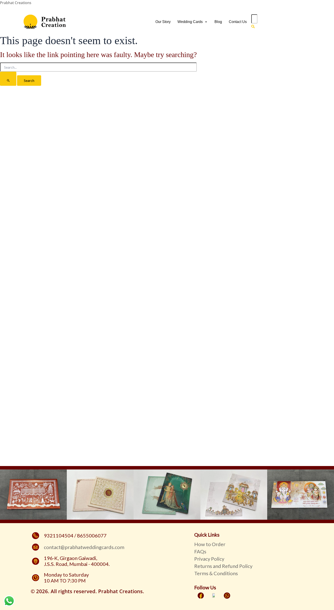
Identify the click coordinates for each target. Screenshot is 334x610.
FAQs (200, 551)
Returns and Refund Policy (223, 566)
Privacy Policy (209, 559)
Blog (218, 22)
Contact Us (238, 22)
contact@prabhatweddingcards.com (84, 547)
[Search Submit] (8, 79)
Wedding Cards (190, 22)
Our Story (163, 22)
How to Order (209, 544)
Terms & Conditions (216, 573)
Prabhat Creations (15, 2)
